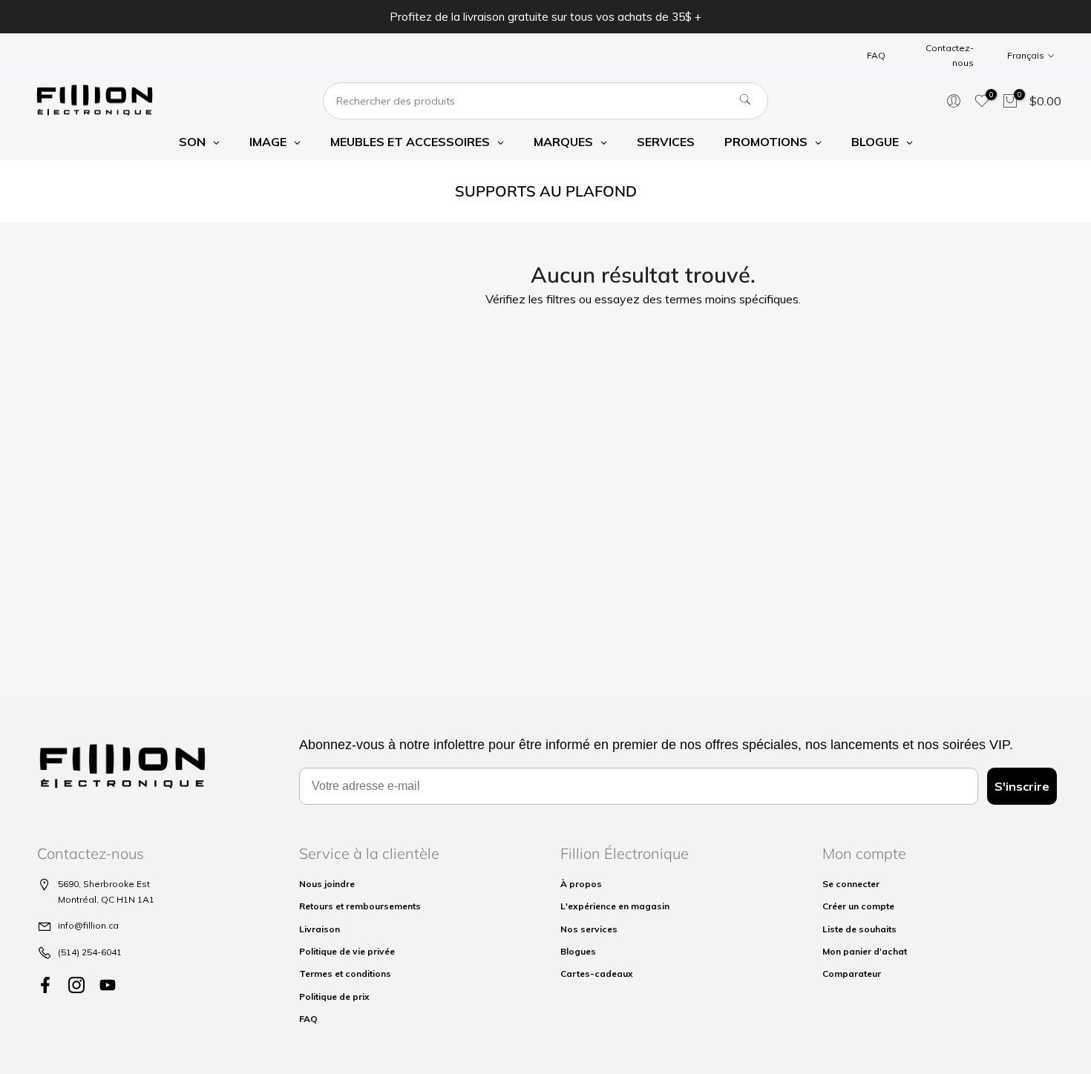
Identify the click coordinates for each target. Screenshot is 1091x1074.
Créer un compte (858, 906)
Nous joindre (327, 883)
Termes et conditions (345, 973)
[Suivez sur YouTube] (107, 985)
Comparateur (851, 973)
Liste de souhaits (859, 929)
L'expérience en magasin (614, 906)
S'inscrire (1022, 786)
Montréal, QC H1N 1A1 (106, 899)
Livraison (319, 929)
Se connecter (850, 883)
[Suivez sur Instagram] (76, 985)
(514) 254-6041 (90, 952)
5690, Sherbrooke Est (104, 883)
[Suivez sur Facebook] (45, 985)
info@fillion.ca (88, 925)
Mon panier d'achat (864, 951)
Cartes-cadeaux (596, 973)
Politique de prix (334, 996)
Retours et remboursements (360, 906)
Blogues (578, 951)
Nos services (588, 929)
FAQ (876, 55)
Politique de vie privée (347, 951)
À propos (581, 883)
